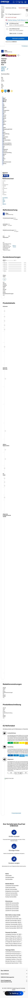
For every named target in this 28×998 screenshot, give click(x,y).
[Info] (4, 311)
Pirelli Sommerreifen (10, 887)
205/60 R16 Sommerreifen (12, 903)
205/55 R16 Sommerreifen (12, 908)
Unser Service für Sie (6, 981)
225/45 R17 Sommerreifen (12, 910)
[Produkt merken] (18, 55)
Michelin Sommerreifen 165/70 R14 (14, 920)
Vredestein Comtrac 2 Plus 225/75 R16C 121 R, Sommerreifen (14, 959)
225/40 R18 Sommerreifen (12, 906)
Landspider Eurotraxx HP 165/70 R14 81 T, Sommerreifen (14, 934)
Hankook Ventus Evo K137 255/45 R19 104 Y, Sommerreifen (14, 955)
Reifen (2, 6)
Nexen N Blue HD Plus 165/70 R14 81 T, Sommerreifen (14, 938)
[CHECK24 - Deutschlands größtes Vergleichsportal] (5, 2)
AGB (4, 991)
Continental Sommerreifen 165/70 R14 (14, 918)
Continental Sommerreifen (12, 885)
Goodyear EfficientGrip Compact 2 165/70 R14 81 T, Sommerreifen (14, 945)
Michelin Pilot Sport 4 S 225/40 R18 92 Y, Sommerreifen (14, 961)
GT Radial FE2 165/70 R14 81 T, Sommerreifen (14, 941)
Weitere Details (14, 246)
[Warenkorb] (19, 2)
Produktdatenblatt (16, 813)
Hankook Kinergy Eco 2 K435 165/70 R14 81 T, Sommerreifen (14, 936)
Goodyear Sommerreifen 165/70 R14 (14, 924)
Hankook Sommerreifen (11, 893)
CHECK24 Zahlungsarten (7, 977)
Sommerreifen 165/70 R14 (12, 916)
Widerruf (23, 991)
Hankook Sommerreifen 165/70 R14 (14, 922)
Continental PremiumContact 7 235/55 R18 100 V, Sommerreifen (14, 951)
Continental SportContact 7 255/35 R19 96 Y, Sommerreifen (14, 963)
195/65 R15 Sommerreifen (11, 905)
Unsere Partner (5, 974)
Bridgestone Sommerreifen (12, 891)
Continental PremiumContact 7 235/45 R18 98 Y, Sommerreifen (14, 953)
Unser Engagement (6, 980)
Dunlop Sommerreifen (10, 896)
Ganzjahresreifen (9, 877)
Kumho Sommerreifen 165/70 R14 (13, 928)
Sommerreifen (9, 879)
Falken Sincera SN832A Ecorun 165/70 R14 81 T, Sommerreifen (14, 943)
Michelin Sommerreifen (11, 889)
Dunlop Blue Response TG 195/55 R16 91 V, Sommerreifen (14, 957)
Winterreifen (8, 875)
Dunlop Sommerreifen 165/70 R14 (13, 926)
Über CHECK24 (5, 970)
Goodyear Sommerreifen (11, 895)
